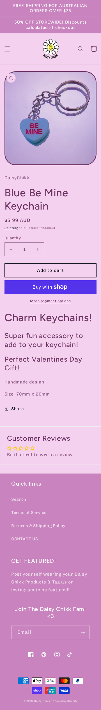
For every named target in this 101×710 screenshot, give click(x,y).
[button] (7, 48)
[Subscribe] (83, 632)
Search (18, 499)
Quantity (12, 238)
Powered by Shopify (64, 701)
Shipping (11, 228)
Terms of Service (29, 512)
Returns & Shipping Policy (38, 525)
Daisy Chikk (42, 701)
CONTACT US (24, 538)
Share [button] (17, 408)
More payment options (50, 301)
